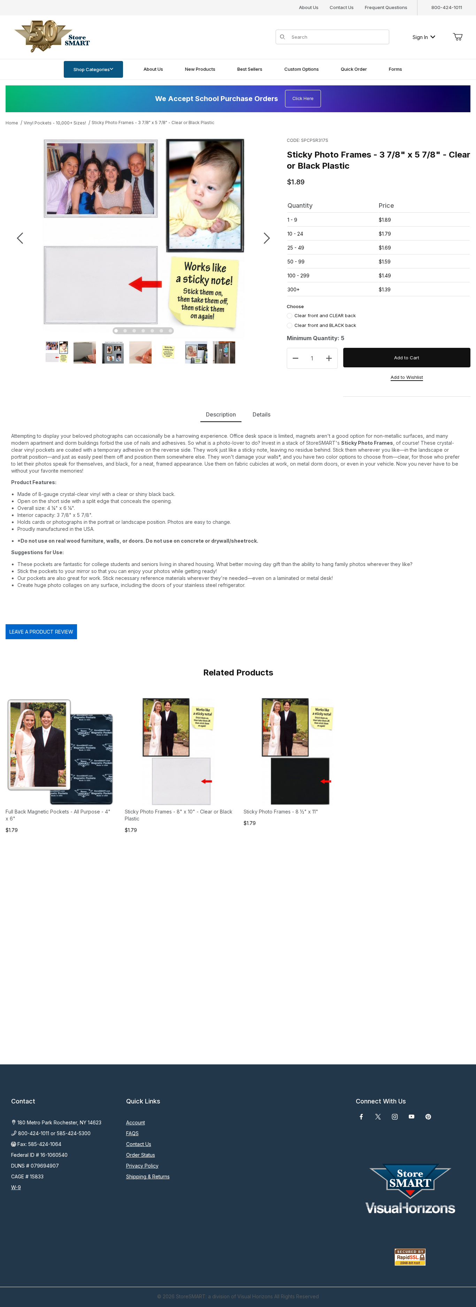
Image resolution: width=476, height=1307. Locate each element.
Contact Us (342, 7)
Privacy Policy (142, 1166)
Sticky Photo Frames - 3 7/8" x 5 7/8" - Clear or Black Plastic (153, 122)
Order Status (140, 1155)
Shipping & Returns (148, 1176)
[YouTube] (411, 1116)
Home (12, 122)
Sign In (420, 37)
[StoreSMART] (50, 36)
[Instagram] (395, 1116)
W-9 (16, 1187)
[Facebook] (361, 1116)
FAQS (132, 1133)
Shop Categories (92, 69)
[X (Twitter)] (378, 1116)
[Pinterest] (428, 1116)
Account (135, 1122)
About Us (308, 7)
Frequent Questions (386, 7)
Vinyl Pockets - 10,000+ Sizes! (55, 122)
